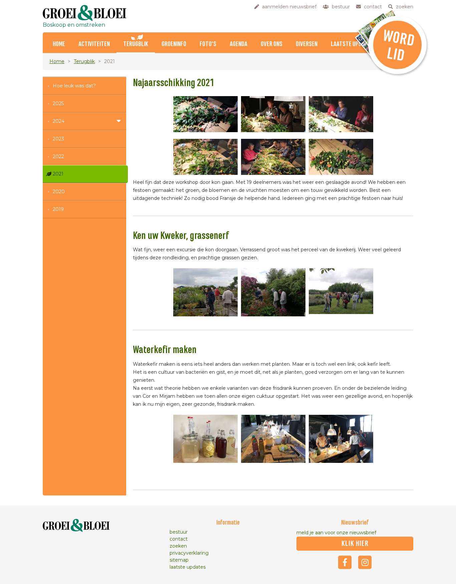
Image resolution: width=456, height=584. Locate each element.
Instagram (365, 562)
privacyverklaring (189, 553)
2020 (59, 192)
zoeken (178, 546)
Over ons (271, 44)
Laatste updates (352, 44)
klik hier (355, 544)
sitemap (179, 560)
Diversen (306, 44)
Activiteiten (94, 44)
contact (179, 539)
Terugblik (135, 44)
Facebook (345, 562)
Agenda (238, 44)
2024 (58, 121)
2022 (58, 157)
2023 (58, 139)
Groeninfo (174, 44)
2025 (58, 103)
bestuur (179, 532)
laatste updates (188, 567)
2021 (58, 174)
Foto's (208, 44)
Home (59, 44)
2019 (58, 209)
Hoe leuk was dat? (74, 86)
